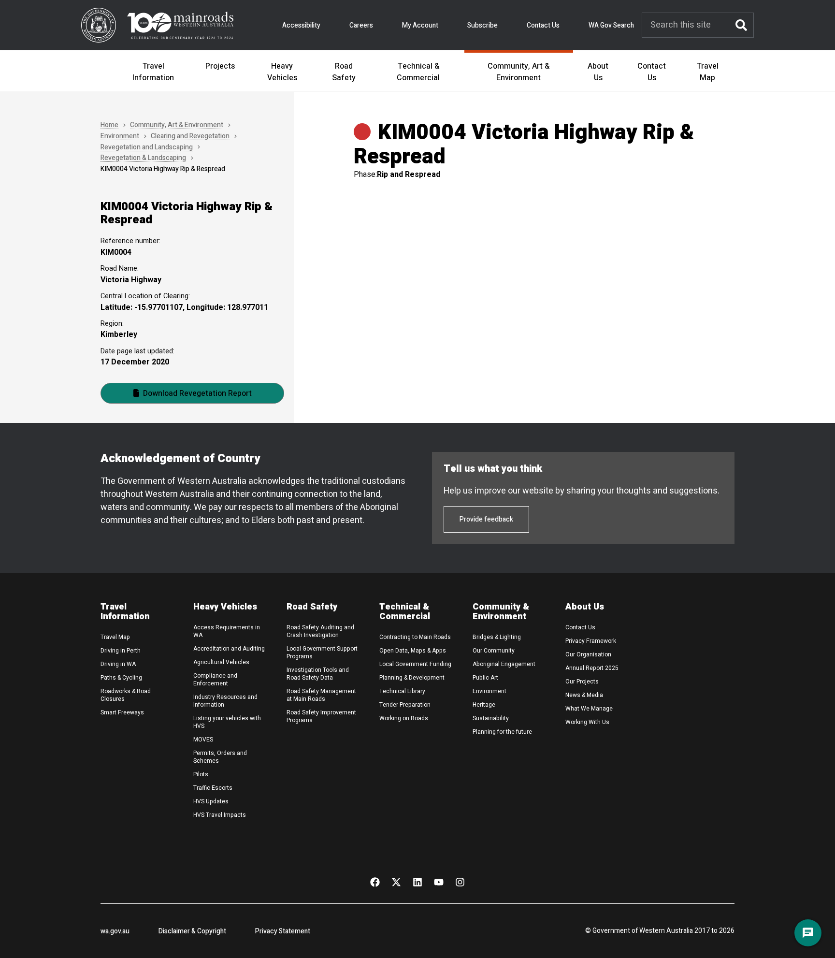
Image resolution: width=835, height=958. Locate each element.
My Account (420, 25)
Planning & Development (412, 677)
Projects (220, 66)
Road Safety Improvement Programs (321, 716)
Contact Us (543, 25)
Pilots (200, 774)
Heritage (484, 704)
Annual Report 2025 (592, 668)
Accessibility (301, 25)
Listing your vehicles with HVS (227, 722)
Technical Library (402, 691)
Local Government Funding (415, 664)
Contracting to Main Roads (415, 637)
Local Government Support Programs (322, 652)
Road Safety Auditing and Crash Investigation (320, 631)
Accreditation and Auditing (229, 648)
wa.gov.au (115, 931)
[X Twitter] (396, 882)
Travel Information (153, 72)
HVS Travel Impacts (219, 815)
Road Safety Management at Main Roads (321, 695)
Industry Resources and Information (225, 701)
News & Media (584, 695)
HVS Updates (211, 801)
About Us (598, 72)
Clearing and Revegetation (190, 136)
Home (109, 125)
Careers (361, 25)
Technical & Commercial (418, 72)
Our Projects (582, 681)
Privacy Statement (282, 931)
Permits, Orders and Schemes (220, 757)
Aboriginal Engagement (504, 664)
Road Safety (344, 72)
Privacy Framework (590, 641)
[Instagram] (460, 882)
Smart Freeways (122, 712)
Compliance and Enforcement (215, 679)
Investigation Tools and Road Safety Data (318, 674)
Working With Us (587, 722)
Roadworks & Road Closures (126, 695)
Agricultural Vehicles (221, 662)
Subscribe (482, 25)
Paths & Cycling (121, 677)
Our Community (494, 650)
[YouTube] (439, 882)
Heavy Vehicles (282, 72)
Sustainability (491, 718)
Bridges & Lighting (497, 637)
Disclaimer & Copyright (192, 931)
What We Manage (589, 708)
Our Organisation (588, 654)
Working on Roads (403, 718)
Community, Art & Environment (518, 72)
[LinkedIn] (417, 882)
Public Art (485, 677)
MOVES (203, 739)
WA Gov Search (611, 25)
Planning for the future (502, 731)
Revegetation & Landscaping (143, 158)
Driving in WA (118, 664)
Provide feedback (486, 519)
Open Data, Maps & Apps (412, 650)
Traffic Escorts (212, 788)
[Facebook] (375, 882)
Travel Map (708, 72)
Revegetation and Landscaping (147, 147)
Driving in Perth (121, 650)
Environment (120, 136)
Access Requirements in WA (226, 631)
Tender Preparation (405, 704)
